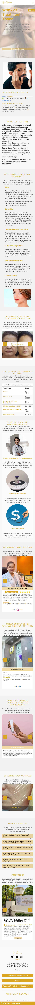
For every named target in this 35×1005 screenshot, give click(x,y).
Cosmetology (14, 603)
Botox (5, 391)
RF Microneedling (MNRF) (12, 406)
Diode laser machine (17, 679)
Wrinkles (17, 981)
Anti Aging (7, 603)
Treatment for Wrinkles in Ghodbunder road (17, 986)
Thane (4, 96)
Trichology (28, 603)
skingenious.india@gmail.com (17, 963)
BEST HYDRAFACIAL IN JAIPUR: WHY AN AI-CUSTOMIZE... (17, 920)
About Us (17, 970)
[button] (32, 3)
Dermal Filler (7, 396)
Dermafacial (22, 603)
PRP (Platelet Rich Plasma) (12, 409)
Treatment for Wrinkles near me (17, 975)
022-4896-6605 (17, 965)
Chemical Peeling (9, 414)
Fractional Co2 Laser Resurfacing (10, 402)
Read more (18, 938)
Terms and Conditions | (13, 1000)
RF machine (7, 679)
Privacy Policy (25, 1000)
